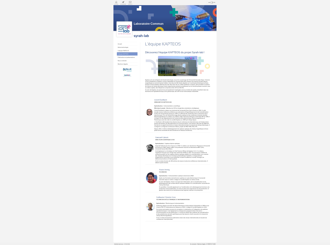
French (213, 2)
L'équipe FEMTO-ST (123, 50)
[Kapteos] (127, 75)
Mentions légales (123, 64)
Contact (130, 4)
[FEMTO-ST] (127, 70)
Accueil (116, 4)
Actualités (123, 4)
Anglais (210, 2)
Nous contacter (122, 60)
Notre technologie (123, 47)
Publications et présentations (126, 57)
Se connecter (193, 244)
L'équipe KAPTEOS (123, 54)
